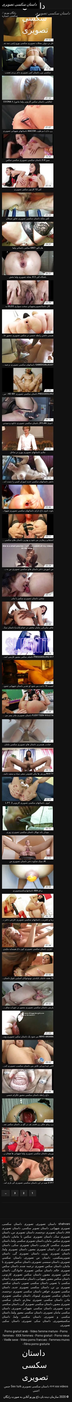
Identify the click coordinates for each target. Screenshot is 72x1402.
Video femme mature (44, 1331)
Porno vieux (62, 1335)
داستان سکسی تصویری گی (36, 1304)
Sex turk (16, 1386)
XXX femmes (24, 1335)
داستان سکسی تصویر (35, 1283)
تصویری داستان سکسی (18, 1223)
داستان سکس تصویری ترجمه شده (41, 1266)
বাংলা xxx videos (59, 1386)
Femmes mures (59, 1339)
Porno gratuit (43, 1335)
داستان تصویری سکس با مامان (32, 1236)
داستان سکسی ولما (27, 1316)
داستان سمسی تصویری (45, 1261)
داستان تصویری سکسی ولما (27, 1240)
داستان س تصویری (37, 1257)
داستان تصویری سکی (25, 1245)
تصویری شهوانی (60, 1228)
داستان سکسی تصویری (35, 1386)
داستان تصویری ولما (15, 1249)
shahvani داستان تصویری (53, 1223)
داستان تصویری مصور (42, 1249)
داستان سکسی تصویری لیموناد (51, 1295)
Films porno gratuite (37, 1344)
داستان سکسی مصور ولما (26, 1312)
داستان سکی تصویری (36, 1320)
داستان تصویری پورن (56, 1253)
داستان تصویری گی (26, 1253)
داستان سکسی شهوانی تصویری (32, 1308)
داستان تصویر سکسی (35, 1228)
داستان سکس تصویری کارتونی (22, 1274)
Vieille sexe (11, 1339)
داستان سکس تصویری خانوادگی (32, 1270)
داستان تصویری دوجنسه (50, 1232)
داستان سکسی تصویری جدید (30, 1287)
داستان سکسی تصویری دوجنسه (22, 1291)
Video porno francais (33, 1339)
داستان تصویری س (23, 1232)
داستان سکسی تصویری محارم (42, 1299)
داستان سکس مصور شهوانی (53, 1278)
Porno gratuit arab (16, 1331)
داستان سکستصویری (23, 1278)
